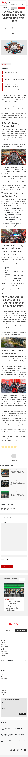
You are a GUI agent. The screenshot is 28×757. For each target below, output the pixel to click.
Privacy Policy (20, 744)
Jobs (2, 676)
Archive (2, 680)
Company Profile (13, 685)
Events (2, 694)
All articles (5, 7)
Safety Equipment (5, 648)
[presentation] (20, 579)
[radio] (2, 447)
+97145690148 (15, 732)
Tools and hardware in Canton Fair (12, 76)
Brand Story (3, 692)
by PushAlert (12, 9)
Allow (21, 8)
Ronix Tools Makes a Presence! (11, 89)
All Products (13, 637)
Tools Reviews (4, 678)
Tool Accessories (4, 649)
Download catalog (21, 630)
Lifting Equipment (5, 653)
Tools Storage (4, 651)
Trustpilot (2, 756)
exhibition (4, 64)
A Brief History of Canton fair (10, 72)
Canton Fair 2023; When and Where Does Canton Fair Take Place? (14, 80)
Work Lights (3, 644)
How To (2, 674)
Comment (4, 522)
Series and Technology (13, 660)
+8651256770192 (15, 738)
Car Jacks (3, 655)
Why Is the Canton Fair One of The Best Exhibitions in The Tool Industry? (13, 85)
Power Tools (3, 640)
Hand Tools (3, 642)
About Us (3, 688)
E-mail (3, 708)
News (9, 64)
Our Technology (4, 665)
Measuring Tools (4, 646)
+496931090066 (16, 726)
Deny (14, 8)
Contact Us (7, 630)
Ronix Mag (13, 671)
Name (2, 554)
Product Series (4, 664)
